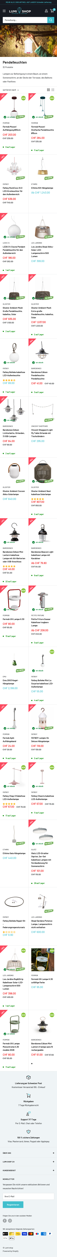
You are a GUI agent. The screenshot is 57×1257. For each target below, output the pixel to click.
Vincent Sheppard (39, 426)
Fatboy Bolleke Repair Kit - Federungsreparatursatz (14, 924)
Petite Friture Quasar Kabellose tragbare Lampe (40, 622)
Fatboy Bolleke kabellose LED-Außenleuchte (14, 374)
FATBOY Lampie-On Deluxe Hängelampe (40, 739)
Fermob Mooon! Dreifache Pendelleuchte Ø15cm (42, 129)
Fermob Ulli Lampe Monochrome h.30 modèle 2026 (11, 1046)
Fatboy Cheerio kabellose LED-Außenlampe (42, 797)
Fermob (6, 123)
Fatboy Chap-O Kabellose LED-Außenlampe (14, 797)
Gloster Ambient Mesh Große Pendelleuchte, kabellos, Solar (13, 311)
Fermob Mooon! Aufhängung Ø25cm (11, 128)
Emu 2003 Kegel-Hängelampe (10, 682)
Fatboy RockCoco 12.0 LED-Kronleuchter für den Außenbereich (13, 191)
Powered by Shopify (10, 1251)
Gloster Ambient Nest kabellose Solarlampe (41, 492)
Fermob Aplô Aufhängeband (9, 739)
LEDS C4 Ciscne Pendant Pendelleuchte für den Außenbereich (14, 249)
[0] (52, 10)
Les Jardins (36, 243)
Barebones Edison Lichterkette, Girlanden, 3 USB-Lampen (14, 433)
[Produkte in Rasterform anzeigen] (48, 90)
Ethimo (34, 184)
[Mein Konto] (46, 10)
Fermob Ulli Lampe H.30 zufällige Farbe (42, 980)
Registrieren (13, 1204)
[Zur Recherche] (50, 20)
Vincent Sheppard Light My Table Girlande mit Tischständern (42, 433)
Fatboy (6, 184)
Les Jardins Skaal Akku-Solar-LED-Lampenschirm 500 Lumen (42, 251)
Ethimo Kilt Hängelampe (42, 188)
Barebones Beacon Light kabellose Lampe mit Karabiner (42, 555)
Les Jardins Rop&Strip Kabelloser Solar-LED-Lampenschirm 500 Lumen (13, 984)
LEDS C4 (6, 243)
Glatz (33, 849)
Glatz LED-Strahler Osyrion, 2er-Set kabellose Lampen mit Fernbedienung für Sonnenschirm (41, 859)
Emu (4, 676)
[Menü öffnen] (4, 11)
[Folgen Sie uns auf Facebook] (5, 1221)
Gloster (6, 304)
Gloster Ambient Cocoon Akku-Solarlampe (14, 492)
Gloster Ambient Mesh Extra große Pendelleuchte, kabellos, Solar (42, 313)
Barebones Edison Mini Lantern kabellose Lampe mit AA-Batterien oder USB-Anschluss (14, 557)
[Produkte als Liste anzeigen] (53, 90)
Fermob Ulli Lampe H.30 (13, 619)
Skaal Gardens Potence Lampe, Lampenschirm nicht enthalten (41, 924)
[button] (9, 380)
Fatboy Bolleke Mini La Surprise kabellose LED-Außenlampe (42, 683)
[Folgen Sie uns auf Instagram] (10, 1221)
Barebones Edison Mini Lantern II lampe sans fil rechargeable (42, 1046)
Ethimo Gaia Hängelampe (14, 853)
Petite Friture (37, 615)
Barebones (36, 368)
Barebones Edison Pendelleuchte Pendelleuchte (39, 375)
